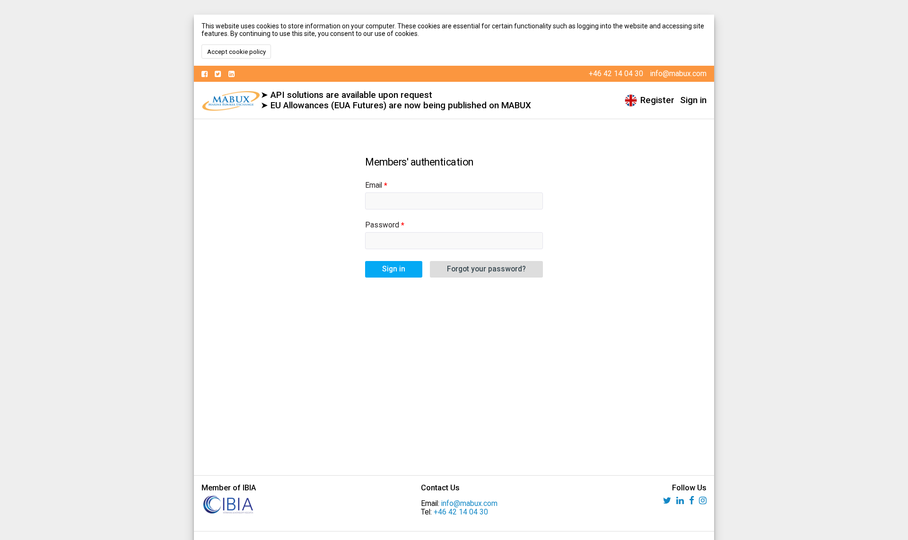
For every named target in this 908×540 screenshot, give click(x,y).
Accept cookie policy (236, 51)
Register (657, 100)
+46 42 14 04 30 (461, 512)
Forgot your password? (486, 269)
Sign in (693, 100)
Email (373, 185)
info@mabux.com (469, 503)
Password (382, 225)
